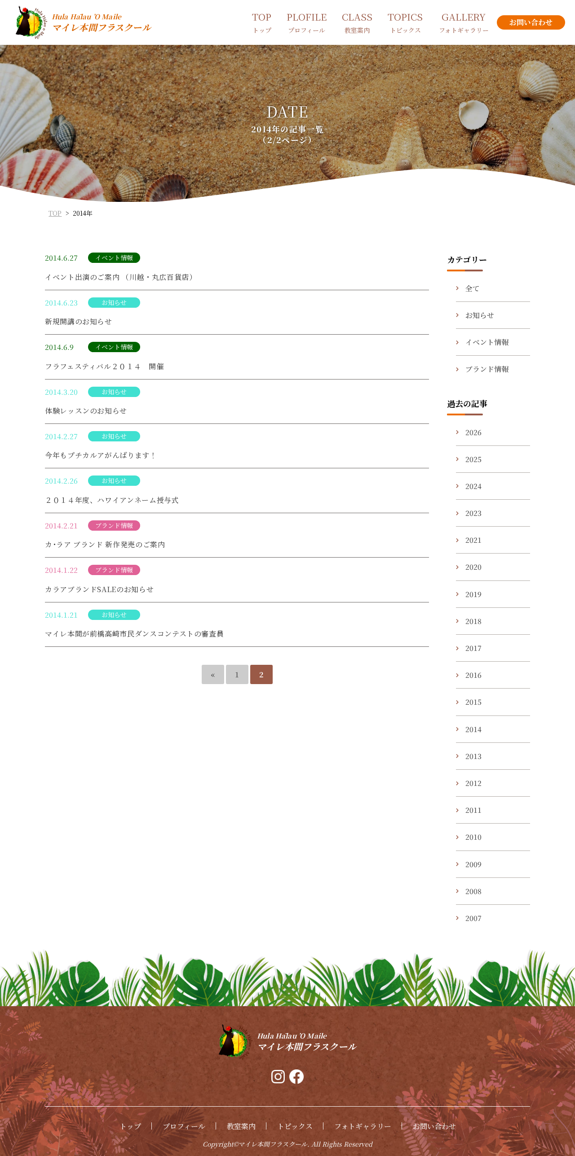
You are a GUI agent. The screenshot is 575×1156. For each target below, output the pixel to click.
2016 (473, 675)
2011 (473, 810)
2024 (473, 486)
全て (472, 288)
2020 (473, 567)
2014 (473, 729)
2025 (473, 459)
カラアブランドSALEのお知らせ (99, 589)
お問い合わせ (434, 1126)
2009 (473, 864)
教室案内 (241, 1126)
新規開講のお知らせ (78, 321)
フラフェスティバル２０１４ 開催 (104, 366)
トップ (130, 1126)
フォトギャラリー (362, 1126)
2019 (473, 594)
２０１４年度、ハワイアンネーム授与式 (112, 500)
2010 (473, 837)
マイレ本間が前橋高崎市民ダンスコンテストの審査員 (134, 633)
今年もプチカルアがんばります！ (101, 455)
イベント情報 (487, 342)
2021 (473, 540)
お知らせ (479, 315)
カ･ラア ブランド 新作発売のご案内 (105, 544)
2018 (473, 621)
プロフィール (184, 1126)
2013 (473, 756)
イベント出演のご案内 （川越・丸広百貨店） (120, 277)
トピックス (295, 1126)
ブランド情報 (487, 369)
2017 (473, 648)
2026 (473, 432)
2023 (473, 513)
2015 (473, 702)
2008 (473, 891)
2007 (473, 918)
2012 (473, 783)
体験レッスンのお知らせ (86, 411)
